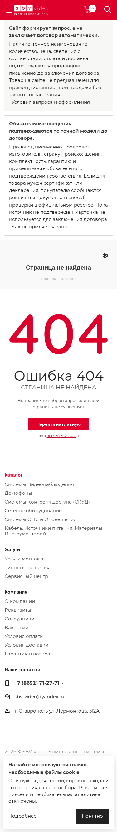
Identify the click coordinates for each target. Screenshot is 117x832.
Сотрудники (19, 619)
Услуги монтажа (24, 559)
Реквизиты (18, 610)
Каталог (13, 475)
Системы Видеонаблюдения (39, 484)
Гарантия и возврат (28, 654)
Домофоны (18, 493)
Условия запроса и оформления (51, 102)
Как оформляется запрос (42, 226)
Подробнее (22, 816)
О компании (20, 601)
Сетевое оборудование (33, 511)
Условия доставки (26, 645)
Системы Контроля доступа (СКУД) (47, 502)
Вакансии (16, 627)
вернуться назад (63, 436)
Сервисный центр (26, 576)
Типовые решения (27, 567)
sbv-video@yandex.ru (39, 696)
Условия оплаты (24, 636)
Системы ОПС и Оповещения (40, 519)
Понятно (92, 816)
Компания (16, 591)
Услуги (12, 549)
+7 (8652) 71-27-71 (37, 683)
